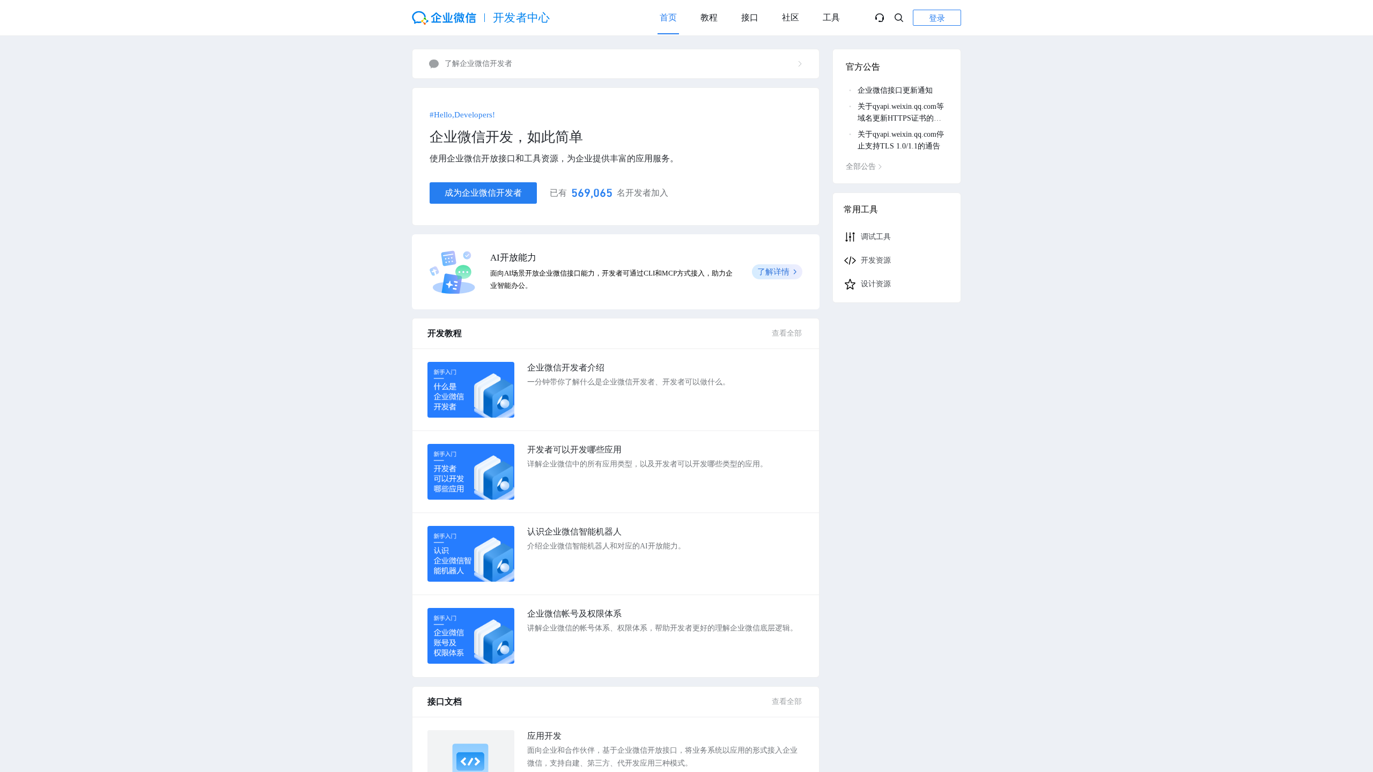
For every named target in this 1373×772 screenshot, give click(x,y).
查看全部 (787, 333)
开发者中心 (521, 17)
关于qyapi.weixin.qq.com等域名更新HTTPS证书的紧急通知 (901, 118)
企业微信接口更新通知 (895, 90)
